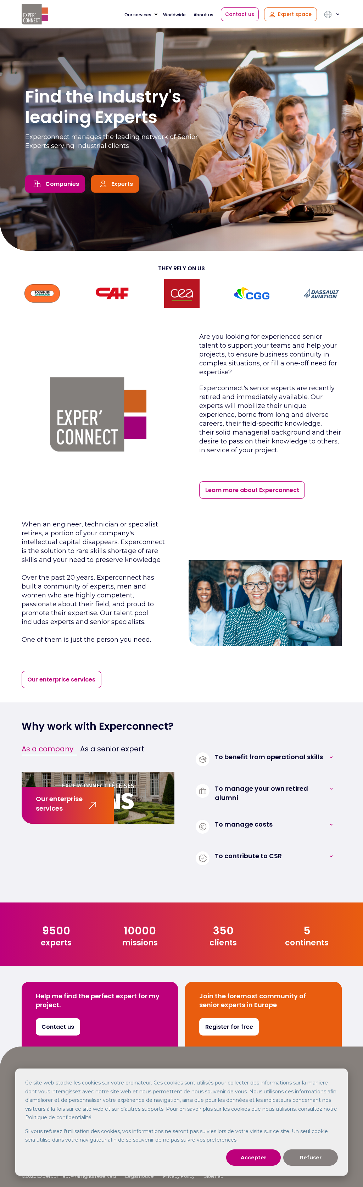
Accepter (253, 1157)
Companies (62, 184)
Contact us (239, 14)
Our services (137, 15)
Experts (122, 184)
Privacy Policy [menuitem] (179, 1176)
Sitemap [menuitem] (214, 1176)
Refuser (311, 1157)
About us (203, 15)
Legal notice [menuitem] (139, 1176)
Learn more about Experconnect (252, 490)
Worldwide (174, 15)
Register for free (229, 1027)
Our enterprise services (61, 679)
